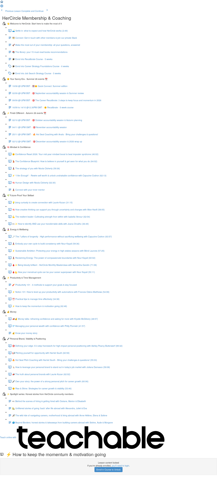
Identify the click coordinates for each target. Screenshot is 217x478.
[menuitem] (2, 6)
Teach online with (8, 437)
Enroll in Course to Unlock (108, 469)
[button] (2, 2)
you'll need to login (120, 465)
